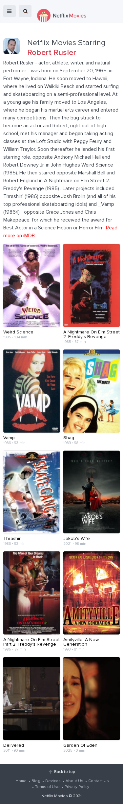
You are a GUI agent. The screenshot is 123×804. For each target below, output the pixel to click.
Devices (53, 781)
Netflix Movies (54, 796)
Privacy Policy (77, 787)
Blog (35, 781)
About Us (74, 781)
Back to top (64, 772)
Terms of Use (47, 787)
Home (21, 781)
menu (9, 11)
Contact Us (98, 781)
